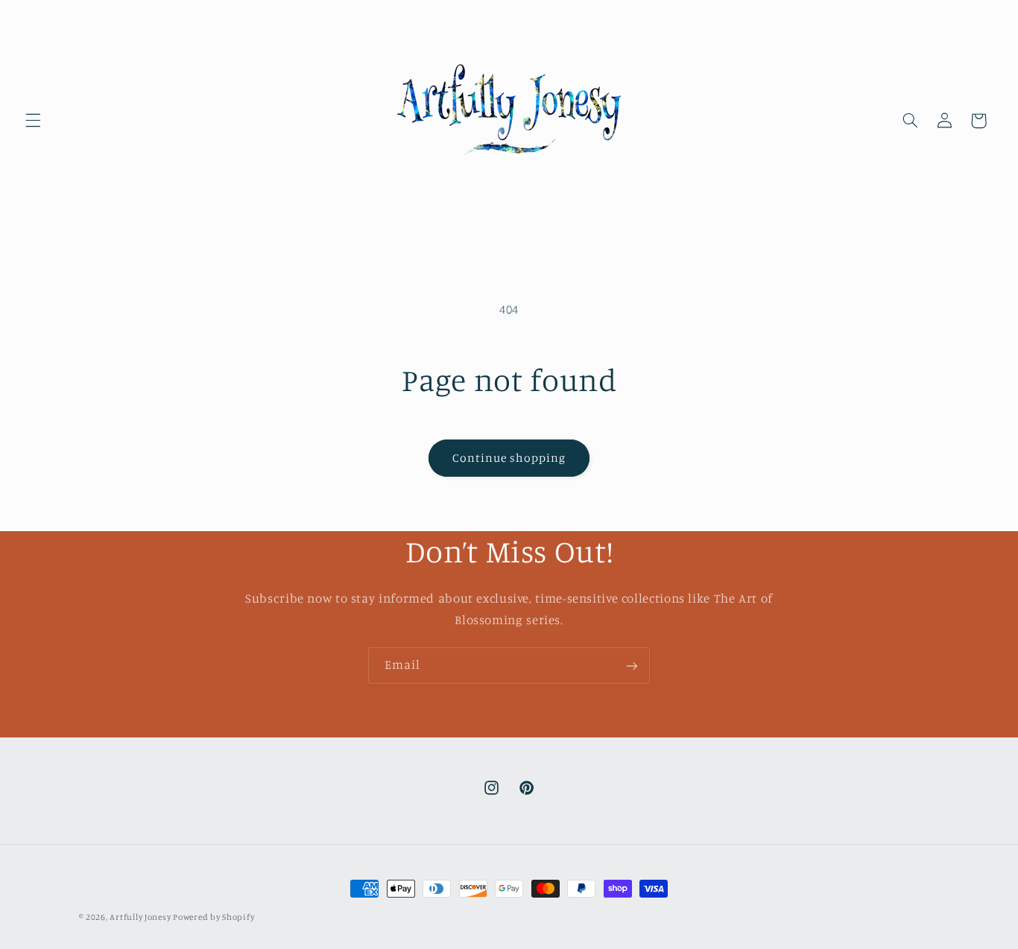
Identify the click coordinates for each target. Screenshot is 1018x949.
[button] (33, 121)
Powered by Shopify (213, 917)
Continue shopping (509, 458)
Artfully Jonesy (141, 917)
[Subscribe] (632, 665)
